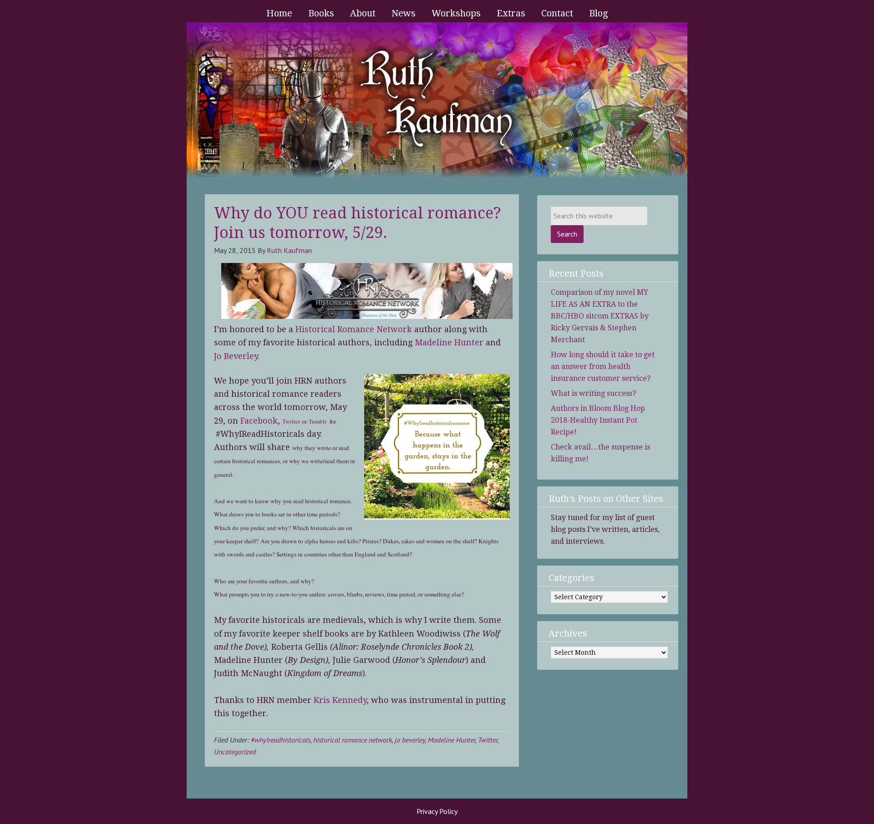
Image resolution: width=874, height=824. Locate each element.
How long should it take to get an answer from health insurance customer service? (603, 366)
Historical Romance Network (353, 329)
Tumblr (317, 421)
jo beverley (410, 739)
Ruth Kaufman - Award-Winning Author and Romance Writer (437, 101)
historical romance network (352, 739)
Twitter (291, 421)
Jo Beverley (236, 356)
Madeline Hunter (450, 342)
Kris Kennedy (340, 700)
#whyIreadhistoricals (280, 739)
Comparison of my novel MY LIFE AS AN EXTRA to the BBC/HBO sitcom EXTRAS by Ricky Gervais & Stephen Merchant (600, 316)
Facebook (259, 420)
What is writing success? (593, 393)
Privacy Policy (437, 811)
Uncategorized (235, 751)
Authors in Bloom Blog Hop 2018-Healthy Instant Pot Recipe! (598, 420)
